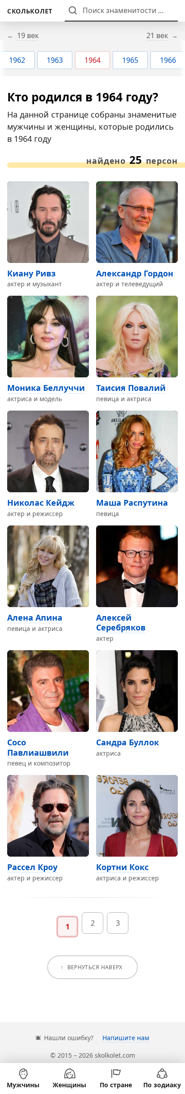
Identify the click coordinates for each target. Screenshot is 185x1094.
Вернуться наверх (95, 967)
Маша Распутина (132, 502)
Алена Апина (34, 617)
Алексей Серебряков (120, 622)
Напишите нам (125, 1037)
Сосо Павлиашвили (38, 747)
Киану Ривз (31, 273)
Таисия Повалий (131, 387)
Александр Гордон (134, 273)
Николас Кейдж (41, 502)
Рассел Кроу (32, 867)
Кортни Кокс (122, 867)
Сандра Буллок (127, 742)
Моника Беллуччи (46, 387)
